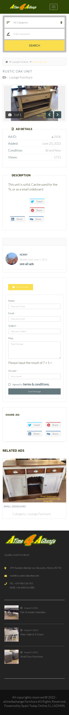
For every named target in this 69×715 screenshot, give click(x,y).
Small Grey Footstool (31, 656)
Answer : (13, 370)
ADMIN (59, 706)
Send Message (34, 391)
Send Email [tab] (22, 287)
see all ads (27, 264)
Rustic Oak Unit (17, 71)
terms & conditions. (36, 384)
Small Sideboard (15, 506)
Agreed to (31, 384)
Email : (11, 313)
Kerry (24, 254)
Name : (12, 300)
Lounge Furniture (20, 62)
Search (34, 45)
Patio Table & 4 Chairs (32, 634)
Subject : (12, 325)
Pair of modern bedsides (33, 612)
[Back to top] (57, 693)
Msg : (11, 338)
